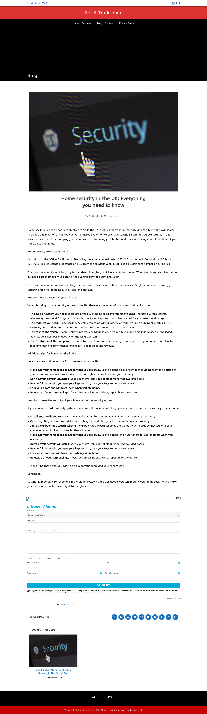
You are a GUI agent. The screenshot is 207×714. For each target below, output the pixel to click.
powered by (174, 598)
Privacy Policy (130, 590)
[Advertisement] (103, 51)
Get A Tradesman (103, 12)
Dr (67, 558)
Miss (49, 558)
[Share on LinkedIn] (135, 617)
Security (117, 216)
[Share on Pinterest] (128, 617)
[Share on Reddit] (155, 617)
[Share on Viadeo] (168, 617)
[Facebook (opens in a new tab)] (173, 3)
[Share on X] (114, 617)
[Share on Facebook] (121, 617)
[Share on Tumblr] (162, 617)
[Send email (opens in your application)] (178, 3)
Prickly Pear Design (85, 710)
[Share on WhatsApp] (175, 617)
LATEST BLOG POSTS (37, 3)
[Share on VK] (148, 617)
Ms (59, 558)
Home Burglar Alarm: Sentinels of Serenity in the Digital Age (53, 671)
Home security (68, 605)
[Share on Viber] (141, 617)
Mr (31, 558)
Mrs (39, 558)
